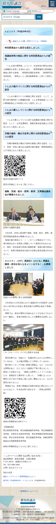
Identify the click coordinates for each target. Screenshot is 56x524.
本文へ (44, 6)
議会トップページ (10, 476)
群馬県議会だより (27, 476)
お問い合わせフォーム (12, 468)
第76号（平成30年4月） (12, 480)
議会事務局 (8, 459)
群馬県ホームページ (29, 491)
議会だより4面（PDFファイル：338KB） (30, 41)
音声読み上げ (36, 11)
